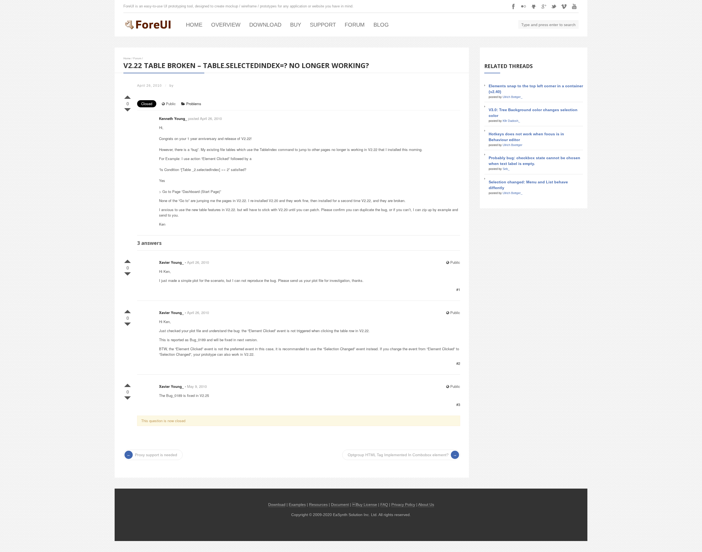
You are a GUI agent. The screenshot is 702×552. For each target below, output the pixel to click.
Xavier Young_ (171, 262)
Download (265, 25)
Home (194, 25)
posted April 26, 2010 (205, 118)
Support (323, 25)
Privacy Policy (403, 505)
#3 (458, 404)
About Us (426, 505)
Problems (193, 103)
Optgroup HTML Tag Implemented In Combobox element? (398, 455)
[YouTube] (574, 6)
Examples (297, 505)
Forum (355, 25)
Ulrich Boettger (512, 145)
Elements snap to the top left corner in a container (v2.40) (536, 89)
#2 (458, 363)
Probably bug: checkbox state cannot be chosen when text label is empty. (534, 161)
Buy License (366, 505)
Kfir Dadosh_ (511, 120)
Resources (318, 505)
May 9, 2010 (197, 386)
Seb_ (506, 168)
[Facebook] (513, 6)
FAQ (384, 505)
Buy (295, 25)
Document (340, 505)
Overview (225, 25)
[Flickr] (523, 6)
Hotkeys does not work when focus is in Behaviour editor (526, 137)
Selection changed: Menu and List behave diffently (528, 185)
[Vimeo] (564, 6)
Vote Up (127, 96)
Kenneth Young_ (173, 118)
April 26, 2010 (198, 262)
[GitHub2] (533, 6)
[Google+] (543, 6)
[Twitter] (554, 6)
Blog (381, 25)
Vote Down (127, 108)
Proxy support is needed (156, 455)
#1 (458, 289)
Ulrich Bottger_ (512, 97)
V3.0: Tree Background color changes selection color (533, 113)
